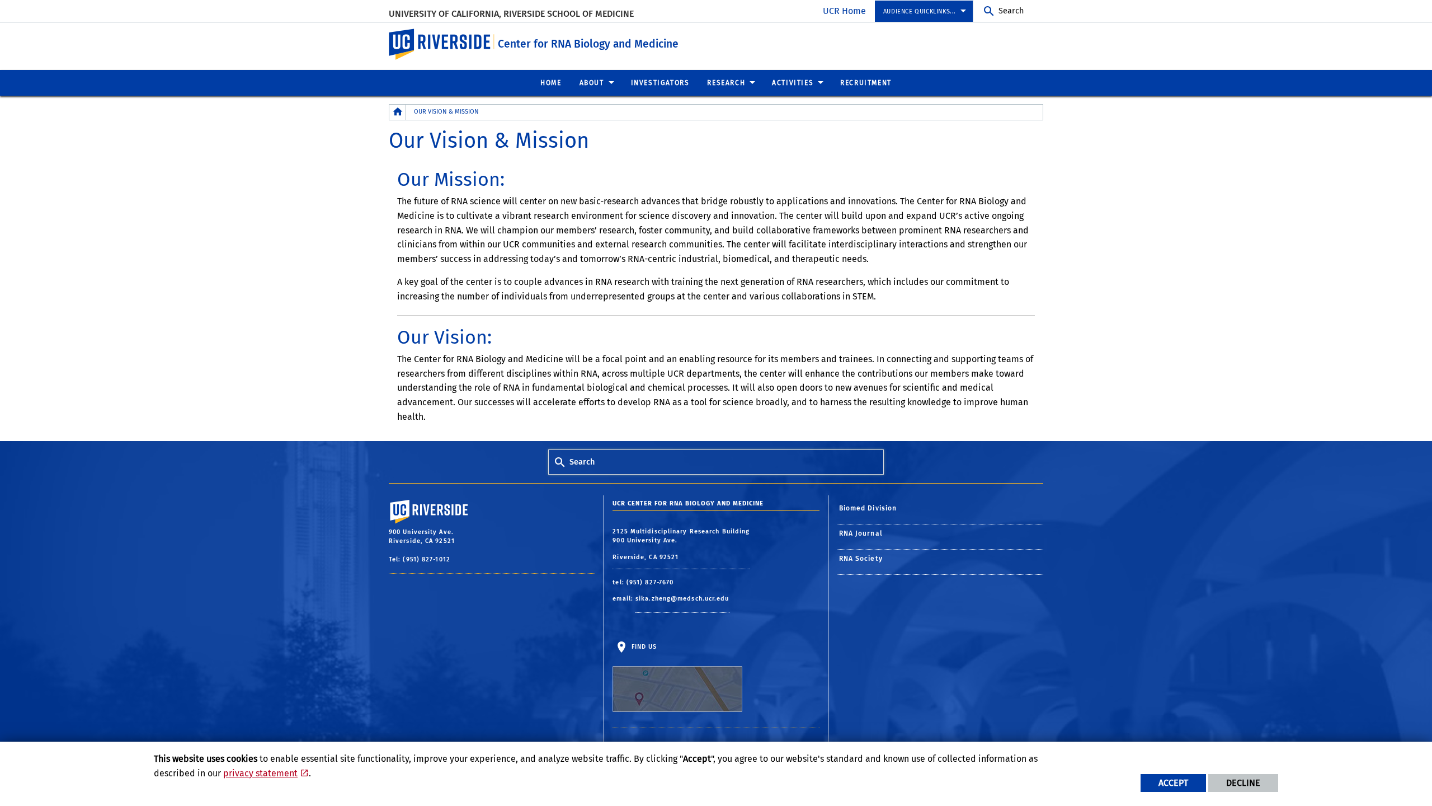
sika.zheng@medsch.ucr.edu (682, 598)
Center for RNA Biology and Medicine (588, 44)
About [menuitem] (592, 83)
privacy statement (260, 773)
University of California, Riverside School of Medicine (511, 13)
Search (1011, 11)
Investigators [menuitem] (660, 83)
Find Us (643, 646)
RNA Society (861, 559)
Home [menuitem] (550, 83)
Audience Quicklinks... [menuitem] (919, 11)
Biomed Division (868, 508)
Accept (1173, 782)
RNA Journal (861, 533)
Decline (1243, 782)
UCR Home (844, 11)
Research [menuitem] (726, 83)
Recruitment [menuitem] (866, 83)
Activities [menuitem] (792, 83)
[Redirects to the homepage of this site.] (397, 112)
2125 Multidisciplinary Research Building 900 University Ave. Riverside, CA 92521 (681, 544)
